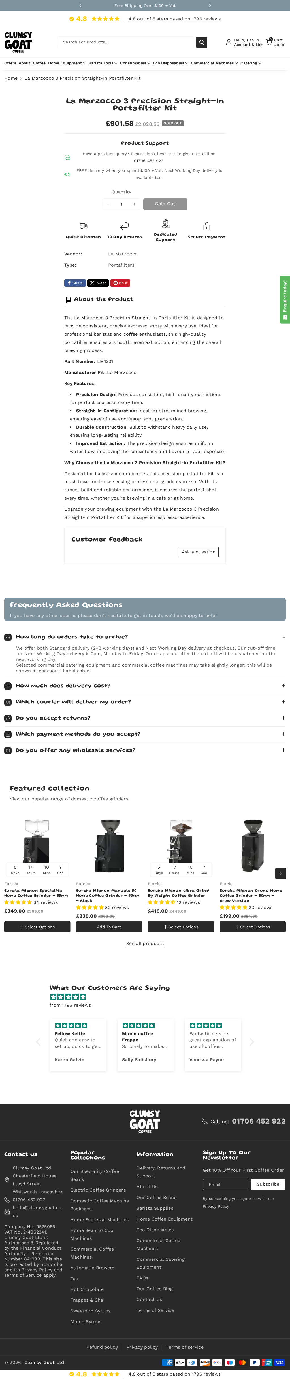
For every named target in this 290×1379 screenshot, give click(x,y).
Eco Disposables (168, 63)
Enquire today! (284, 297)
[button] (276, 42)
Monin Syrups (86, 1321)
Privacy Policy (216, 1206)
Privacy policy (142, 1347)
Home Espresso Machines (100, 1219)
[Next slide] (210, 5)
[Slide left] (9, 873)
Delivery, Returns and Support (161, 1172)
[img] (148, 997)
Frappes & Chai (88, 1300)
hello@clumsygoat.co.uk (38, 1211)
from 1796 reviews (70, 1005)
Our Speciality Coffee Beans (95, 1175)
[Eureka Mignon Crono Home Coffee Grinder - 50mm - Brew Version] (253, 846)
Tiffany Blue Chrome (29, 933)
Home (11, 78)
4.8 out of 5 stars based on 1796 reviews (175, 19)
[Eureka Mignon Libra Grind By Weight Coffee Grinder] (181, 846)
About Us (147, 1186)
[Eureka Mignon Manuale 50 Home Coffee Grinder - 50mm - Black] (109, 846)
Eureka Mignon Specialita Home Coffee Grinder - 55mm (36, 893)
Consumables (133, 63)
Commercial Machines (212, 63)
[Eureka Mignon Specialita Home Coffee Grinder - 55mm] (37, 846)
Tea (74, 1278)
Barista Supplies (155, 1208)
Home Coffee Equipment (165, 1219)
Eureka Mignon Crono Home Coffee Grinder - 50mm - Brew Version (251, 896)
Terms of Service (155, 1310)
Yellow (14, 914)
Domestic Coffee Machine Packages (100, 1204)
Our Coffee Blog (155, 1288)
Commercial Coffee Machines (92, 1253)
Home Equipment (65, 63)
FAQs (142, 1278)
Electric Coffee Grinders (98, 1190)
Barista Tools (101, 63)
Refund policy (102, 1347)
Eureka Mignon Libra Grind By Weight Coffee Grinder (178, 893)
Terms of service (185, 1347)
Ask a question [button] (199, 552)
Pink (36, 915)
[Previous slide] (80, 5)
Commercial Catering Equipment (161, 1263)
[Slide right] (280, 873)
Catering (248, 63)
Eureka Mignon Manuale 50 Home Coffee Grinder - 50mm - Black (108, 896)
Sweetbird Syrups (91, 1311)
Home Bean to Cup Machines (92, 1234)
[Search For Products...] (201, 42)
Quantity (121, 191)
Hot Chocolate (87, 1289)
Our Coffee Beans (156, 1197)
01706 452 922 (148, 160)
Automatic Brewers (92, 1267)
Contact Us (149, 1299)
